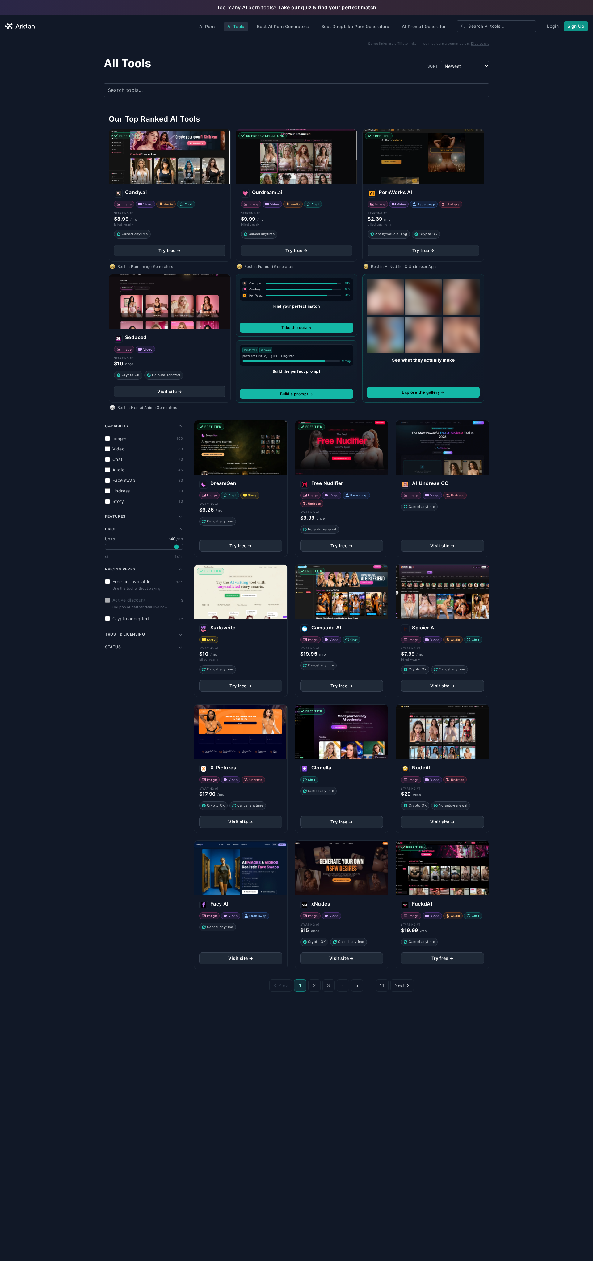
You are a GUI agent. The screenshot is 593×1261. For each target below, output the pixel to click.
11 (382, 985)
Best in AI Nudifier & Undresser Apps (404, 266)
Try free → (169, 250)
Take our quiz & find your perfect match (327, 7)
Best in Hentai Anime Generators (147, 407)
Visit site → (169, 391)
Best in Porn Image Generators (145, 266)
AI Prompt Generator (424, 26)
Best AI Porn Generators (283, 26)
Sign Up (575, 26)
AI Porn (207, 26)
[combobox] (496, 26)
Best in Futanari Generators (269, 266)
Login (553, 26)
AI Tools (236, 26)
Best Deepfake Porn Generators (355, 26)
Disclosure (480, 43)
